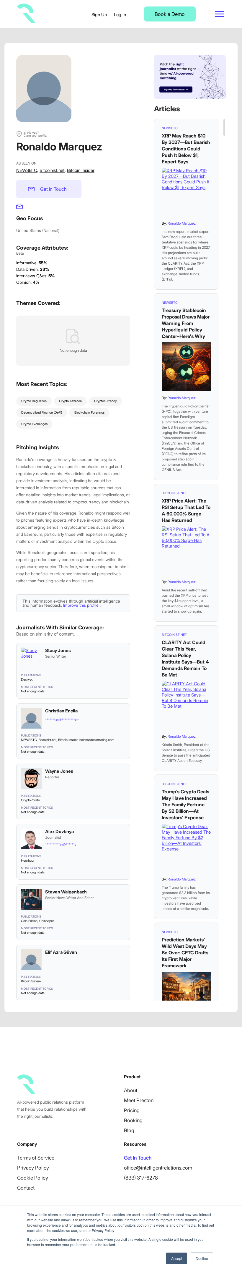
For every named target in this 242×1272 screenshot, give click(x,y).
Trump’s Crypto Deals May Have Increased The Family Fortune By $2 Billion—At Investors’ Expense (185, 804)
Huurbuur (28, 860)
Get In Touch (137, 1158)
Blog (129, 1130)
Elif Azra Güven (61, 952)
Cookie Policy (32, 1178)
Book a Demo (170, 14)
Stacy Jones (58, 650)
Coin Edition (29, 921)
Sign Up (99, 14)
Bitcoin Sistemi (31, 981)
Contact (26, 1188)
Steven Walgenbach (66, 892)
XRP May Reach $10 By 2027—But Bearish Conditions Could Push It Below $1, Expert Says (186, 149)
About (130, 1090)
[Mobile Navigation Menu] (219, 14)
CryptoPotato (30, 800)
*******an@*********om (62, 719)
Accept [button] (176, 1258)
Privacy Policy (33, 1168)
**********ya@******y (60, 844)
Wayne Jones (59, 771)
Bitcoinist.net (52, 170)
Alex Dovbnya (59, 831)
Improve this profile (81, 605)
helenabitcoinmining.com (96, 740)
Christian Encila (61, 711)
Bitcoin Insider (80, 170)
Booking (133, 1120)
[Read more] (186, 192)
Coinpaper (46, 921)
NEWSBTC (26, 170)
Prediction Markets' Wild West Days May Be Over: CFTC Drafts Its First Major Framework (185, 952)
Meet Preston (138, 1100)
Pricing (132, 1110)
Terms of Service (35, 1158)
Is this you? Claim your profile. (35, 134)
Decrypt (26, 679)
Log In (120, 14)
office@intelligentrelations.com (158, 1168)
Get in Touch (53, 189)
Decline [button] (202, 1258)
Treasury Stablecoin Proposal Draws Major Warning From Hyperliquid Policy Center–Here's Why (186, 323)
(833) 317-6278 (141, 1178)
